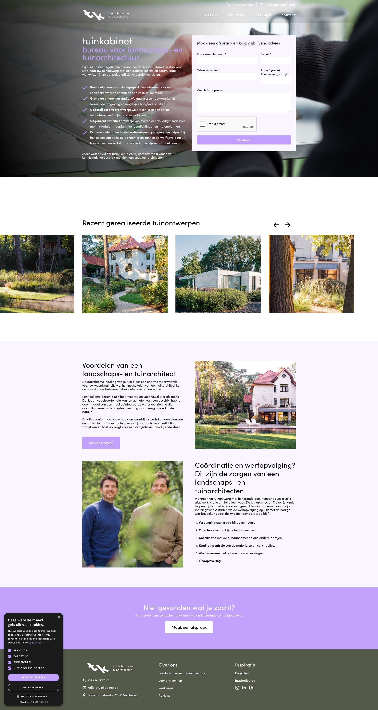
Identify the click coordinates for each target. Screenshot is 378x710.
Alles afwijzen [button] (33, 687)
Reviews (164, 695)
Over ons (211, 15)
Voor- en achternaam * (211, 54)
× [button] (58, 617)
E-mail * (266, 54)
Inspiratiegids (245, 680)
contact (289, 15)
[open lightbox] (125, 274)
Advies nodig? (101, 442)
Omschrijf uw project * (211, 90)
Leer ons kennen (170, 680)
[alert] (33, 659)
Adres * (273, 72)
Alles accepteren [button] (33, 677)
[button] (276, 225)
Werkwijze (263, 15)
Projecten (236, 15)
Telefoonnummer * (208, 70)
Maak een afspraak (189, 627)
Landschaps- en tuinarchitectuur (182, 673)
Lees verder (36, 642)
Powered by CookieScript (33, 701)
